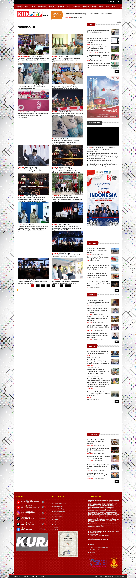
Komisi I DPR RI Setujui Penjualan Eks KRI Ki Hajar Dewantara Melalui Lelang (98, 327)
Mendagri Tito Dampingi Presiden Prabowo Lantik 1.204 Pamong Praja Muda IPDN (65, 282)
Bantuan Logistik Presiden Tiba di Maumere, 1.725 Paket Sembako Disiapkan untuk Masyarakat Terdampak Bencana (66, 142)
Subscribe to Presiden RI (17, 290)
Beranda (19, 6)
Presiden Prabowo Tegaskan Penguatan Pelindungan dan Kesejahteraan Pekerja (30, 170)
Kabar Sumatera (23, 56)
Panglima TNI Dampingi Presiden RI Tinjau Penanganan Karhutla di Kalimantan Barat (65, 87)
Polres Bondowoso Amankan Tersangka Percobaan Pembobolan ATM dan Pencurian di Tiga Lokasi (98, 362)
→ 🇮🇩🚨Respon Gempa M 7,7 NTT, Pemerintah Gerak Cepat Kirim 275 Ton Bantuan (101, 148)
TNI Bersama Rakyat (59, 511)
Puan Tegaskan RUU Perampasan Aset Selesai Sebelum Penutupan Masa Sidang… (97, 335)
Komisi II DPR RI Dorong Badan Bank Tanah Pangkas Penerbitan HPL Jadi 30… (97, 310)
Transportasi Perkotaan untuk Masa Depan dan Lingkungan (98, 31)
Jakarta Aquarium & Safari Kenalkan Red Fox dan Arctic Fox (98, 457)
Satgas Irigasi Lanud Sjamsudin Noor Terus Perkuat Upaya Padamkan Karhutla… (97, 48)
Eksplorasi (90, 445)
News (26, 6)
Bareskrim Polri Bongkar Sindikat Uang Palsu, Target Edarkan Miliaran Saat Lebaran (98, 393)
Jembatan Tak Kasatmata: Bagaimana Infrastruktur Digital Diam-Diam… (97, 475)
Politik (89, 69)
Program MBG (57, 501)
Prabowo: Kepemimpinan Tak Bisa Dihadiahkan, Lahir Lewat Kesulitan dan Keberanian (67, 256)
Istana (33, 6)
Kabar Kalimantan (24, 85)
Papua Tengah (91, 388)
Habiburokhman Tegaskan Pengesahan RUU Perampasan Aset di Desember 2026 (98, 302)
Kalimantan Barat (57, 85)
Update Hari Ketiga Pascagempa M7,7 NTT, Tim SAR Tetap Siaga (97, 274)
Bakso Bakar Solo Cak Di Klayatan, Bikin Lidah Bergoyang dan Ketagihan (98, 441)
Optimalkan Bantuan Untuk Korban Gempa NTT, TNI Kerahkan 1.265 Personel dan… (98, 267)
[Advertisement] (103, 235)
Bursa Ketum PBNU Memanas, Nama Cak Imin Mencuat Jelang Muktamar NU (98, 65)
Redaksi (92, 544)
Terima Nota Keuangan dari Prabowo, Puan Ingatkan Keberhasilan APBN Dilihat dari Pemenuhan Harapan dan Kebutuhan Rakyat (66, 170)
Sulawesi (86, 6)
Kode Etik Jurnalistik (95, 550)
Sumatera (61, 6)
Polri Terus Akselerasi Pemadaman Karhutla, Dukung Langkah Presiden (32, 87)
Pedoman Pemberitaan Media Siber (99, 547)
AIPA (55, 524)
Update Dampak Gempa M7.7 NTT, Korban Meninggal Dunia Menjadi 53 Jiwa (98, 284)
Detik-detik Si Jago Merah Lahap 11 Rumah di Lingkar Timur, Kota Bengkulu (102, 154)
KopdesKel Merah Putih (60, 504)
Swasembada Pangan (59, 509)
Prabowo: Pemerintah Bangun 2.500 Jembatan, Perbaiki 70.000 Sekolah (33, 282)
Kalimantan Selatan (92, 52)
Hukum (89, 375)
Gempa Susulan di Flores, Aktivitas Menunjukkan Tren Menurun (98, 258)
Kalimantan (76, 6)
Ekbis (19, 224)
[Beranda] (33, 13)
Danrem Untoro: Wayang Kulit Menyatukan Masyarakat (88, 13)
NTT (53, 138)
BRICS (55, 522)
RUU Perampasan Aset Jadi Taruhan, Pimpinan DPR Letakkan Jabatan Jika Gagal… (98, 318)
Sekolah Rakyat (58, 506)
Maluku (94, 6)
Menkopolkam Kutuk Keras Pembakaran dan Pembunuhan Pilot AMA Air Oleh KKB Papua (98, 371)
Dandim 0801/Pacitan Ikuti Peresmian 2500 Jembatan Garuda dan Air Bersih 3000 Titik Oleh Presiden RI (67, 199)
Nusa (107, 6)
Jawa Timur (68, 17)
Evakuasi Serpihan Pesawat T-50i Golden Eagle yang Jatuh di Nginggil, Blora (102, 158)
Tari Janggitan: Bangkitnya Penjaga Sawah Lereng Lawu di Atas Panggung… (98, 450)
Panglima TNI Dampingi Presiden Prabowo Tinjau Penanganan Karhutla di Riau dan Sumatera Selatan (33, 60)
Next (120, 21)
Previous (118, 21)
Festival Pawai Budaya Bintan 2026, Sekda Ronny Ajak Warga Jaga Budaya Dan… (98, 57)
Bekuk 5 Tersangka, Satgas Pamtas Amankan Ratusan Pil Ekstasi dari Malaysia (102, 165)
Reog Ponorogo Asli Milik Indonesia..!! (101, 160)
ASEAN (56, 519)
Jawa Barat (55, 280)
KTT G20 (56, 527)
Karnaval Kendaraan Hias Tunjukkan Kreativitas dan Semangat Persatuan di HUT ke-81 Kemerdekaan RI (33, 115)
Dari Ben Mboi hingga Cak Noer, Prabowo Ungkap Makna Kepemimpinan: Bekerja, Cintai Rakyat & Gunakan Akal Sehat (66, 228)
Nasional (52, 6)
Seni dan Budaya (58, 517)
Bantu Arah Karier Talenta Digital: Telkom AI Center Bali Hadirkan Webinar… (97, 40)
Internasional (42, 6)
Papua (101, 6)
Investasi (56, 514)
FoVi (113, 6)
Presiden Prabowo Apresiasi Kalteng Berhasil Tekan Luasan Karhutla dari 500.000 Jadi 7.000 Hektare (66, 60)
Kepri (88, 60)
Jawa (68, 6)
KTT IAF (56, 530)
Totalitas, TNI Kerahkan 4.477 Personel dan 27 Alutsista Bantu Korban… (97, 250)
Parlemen (21, 196)
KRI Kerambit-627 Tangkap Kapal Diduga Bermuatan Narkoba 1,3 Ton (98, 352)
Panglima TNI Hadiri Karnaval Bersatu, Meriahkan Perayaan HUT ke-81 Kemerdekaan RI (67, 114)
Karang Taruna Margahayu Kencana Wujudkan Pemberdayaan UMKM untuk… (98, 466)
